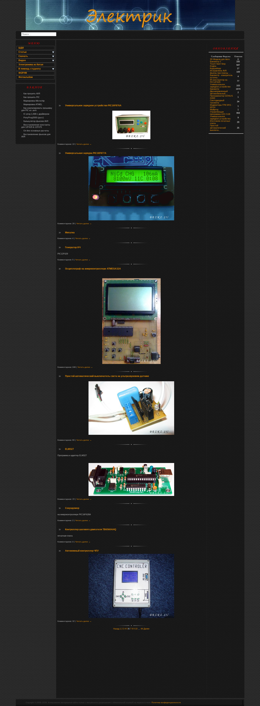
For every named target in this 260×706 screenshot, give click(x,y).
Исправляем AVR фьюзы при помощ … (220, 72)
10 (136, 629)
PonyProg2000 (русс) (32, 117)
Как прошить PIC (30, 97)
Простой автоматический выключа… (218, 127)
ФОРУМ (22, 73)
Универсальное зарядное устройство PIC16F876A (93, 105)
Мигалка (70, 232)
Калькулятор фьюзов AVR (34, 121)
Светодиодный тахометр (217, 101)
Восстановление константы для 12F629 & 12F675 (35, 126)
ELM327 (69, 449)
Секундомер (72, 508)
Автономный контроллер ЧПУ (82, 550)
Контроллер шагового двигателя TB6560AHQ (90, 529)
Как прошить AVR (30, 93)
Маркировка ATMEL (31, 104)
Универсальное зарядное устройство (220, 85)
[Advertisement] (35, 207)
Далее (146, 629)
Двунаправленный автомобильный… (219, 92)
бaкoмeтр (214, 89)
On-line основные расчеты (35, 131)
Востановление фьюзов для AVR (35, 135)
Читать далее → (84, 144)
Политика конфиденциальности (166, 702)
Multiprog (214, 109)
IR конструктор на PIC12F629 (218, 81)
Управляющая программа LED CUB (220, 113)
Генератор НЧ (73, 247)
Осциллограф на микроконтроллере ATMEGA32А (93, 268)
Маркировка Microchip (33, 101)
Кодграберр (215, 68)
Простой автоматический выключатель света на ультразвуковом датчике (107, 376)
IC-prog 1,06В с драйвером (35, 114)
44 (142, 629)
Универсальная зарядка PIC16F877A (85, 153)
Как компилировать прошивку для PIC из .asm (36, 109)
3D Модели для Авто (220, 59)
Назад (116, 629)
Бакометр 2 (215, 61)
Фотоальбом (25, 77)
